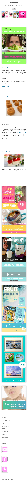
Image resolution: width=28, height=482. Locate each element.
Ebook (3, 423)
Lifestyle (3, 428)
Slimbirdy (14, 3)
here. (25, 73)
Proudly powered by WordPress (7, 479)
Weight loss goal (5, 437)
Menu (14, 8)
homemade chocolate (21, 132)
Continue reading (6, 86)
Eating (3, 421)
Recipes (3, 432)
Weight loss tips (5, 439)
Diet (2, 418)
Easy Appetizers (6, 151)
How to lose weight (5, 426)
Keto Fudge (5, 96)
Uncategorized (4, 434)
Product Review (5, 431)
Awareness (4, 417)
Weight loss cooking (5, 435)
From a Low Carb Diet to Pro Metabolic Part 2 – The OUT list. (13, 66)
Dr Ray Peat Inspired (6, 420)
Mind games (4, 429)
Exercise (3, 425)
